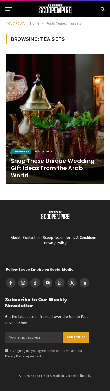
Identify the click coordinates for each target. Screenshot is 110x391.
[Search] (102, 9)
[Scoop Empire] (55, 9)
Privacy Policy (15, 356)
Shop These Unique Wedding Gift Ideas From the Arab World (53, 168)
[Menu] (8, 9)
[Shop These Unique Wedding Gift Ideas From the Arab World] (55, 119)
